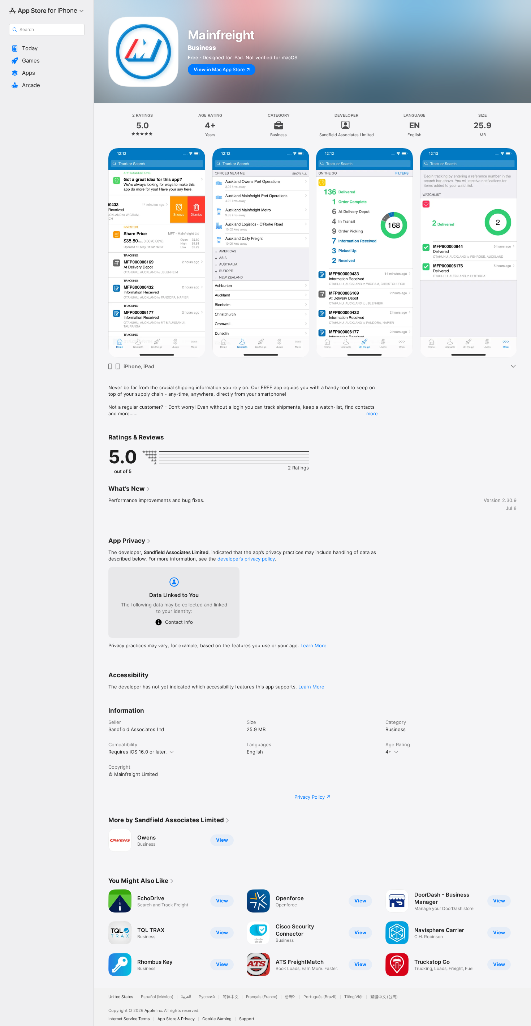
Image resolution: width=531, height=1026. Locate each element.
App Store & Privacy (176, 1019)
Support (246, 1019)
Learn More (314, 645)
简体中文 (230, 997)
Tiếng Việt (353, 997)
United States (120, 997)
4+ (388, 752)
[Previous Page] (101, 253)
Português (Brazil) (320, 997)
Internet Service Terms (129, 1019)
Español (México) (157, 997)
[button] (46, 48)
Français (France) (261, 997)
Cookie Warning (217, 1019)
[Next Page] (524, 253)
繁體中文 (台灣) (384, 997)
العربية (186, 997)
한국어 (290, 997)
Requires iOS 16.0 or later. (137, 752)
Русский (207, 997)
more (372, 413)
